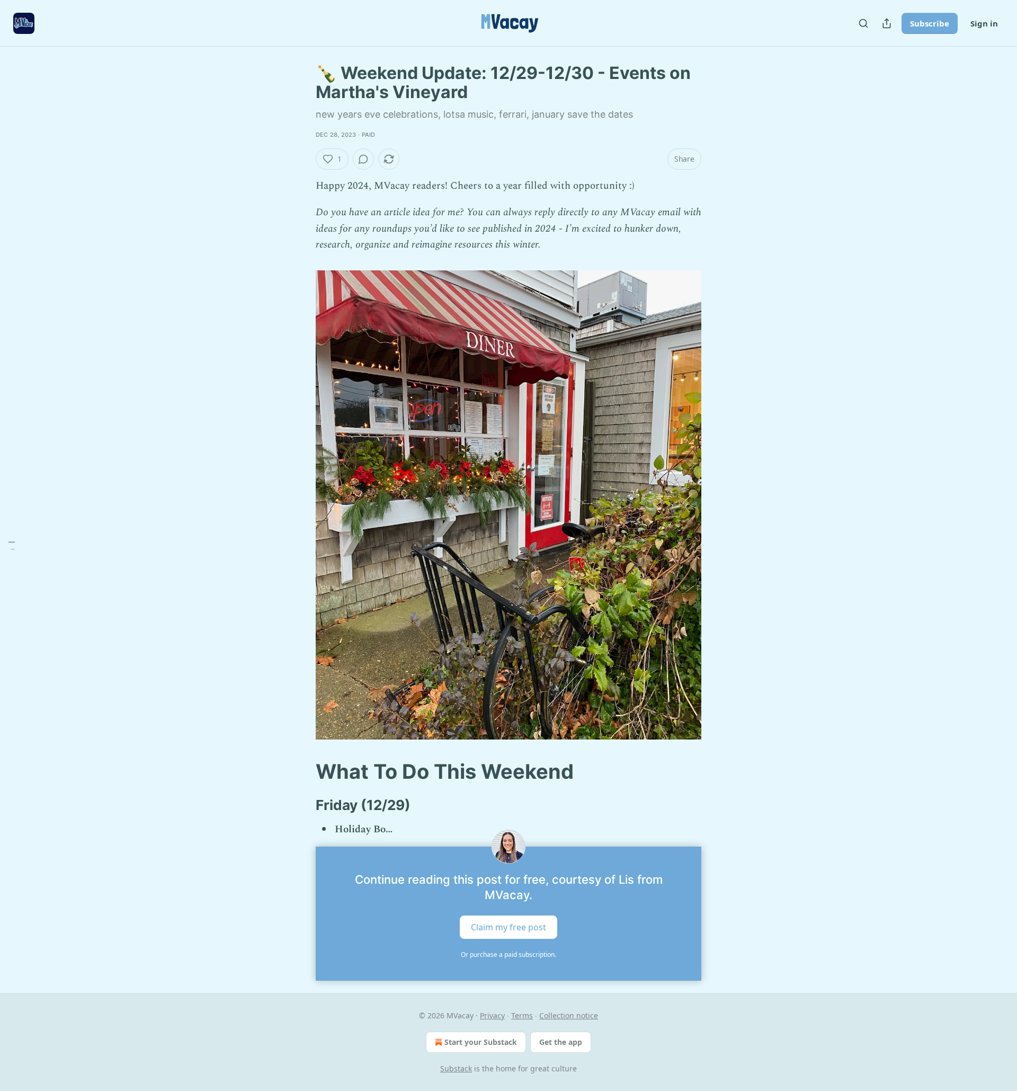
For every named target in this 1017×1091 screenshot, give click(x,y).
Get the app (560, 1042)
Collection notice (568, 1015)
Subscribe (929, 23)
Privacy (492, 1015)
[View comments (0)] (363, 159)
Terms (522, 1015)
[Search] (863, 23)
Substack (456, 1068)
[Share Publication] (886, 23)
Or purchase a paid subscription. (508, 954)
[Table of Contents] (11, 545)
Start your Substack (480, 1042)
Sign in (984, 23)
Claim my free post (508, 926)
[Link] (300, 771)
